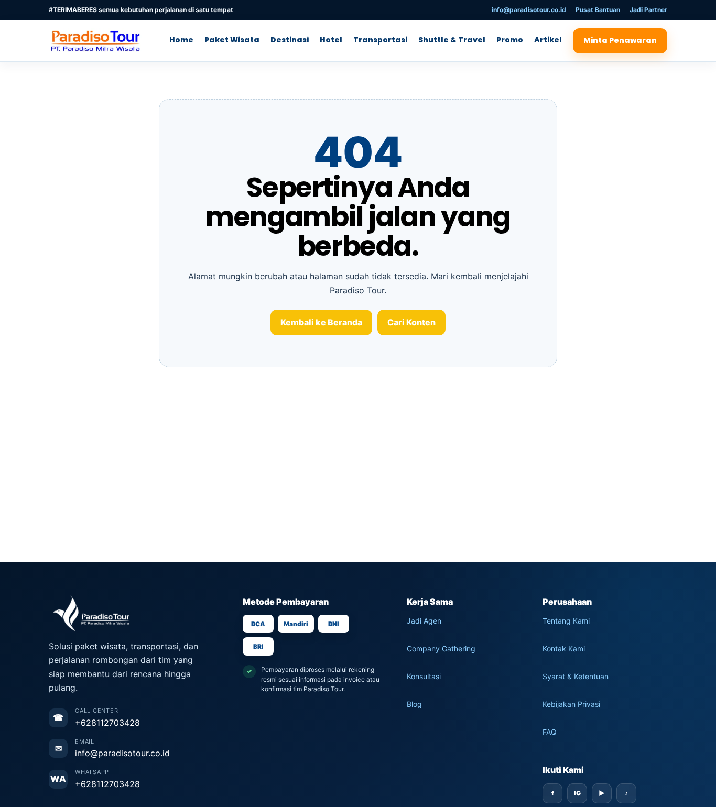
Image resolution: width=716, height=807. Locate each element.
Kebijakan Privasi (571, 704)
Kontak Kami (564, 648)
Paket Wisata (231, 40)
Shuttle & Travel (451, 40)
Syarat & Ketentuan (576, 676)
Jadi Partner (648, 10)
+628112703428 (107, 722)
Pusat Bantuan (598, 10)
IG (577, 793)
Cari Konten (411, 322)
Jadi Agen (424, 620)
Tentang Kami (566, 620)
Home (181, 40)
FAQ (550, 731)
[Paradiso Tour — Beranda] (98, 40)
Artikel (548, 40)
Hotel (331, 40)
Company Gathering (441, 648)
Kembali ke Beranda (321, 322)
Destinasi (289, 40)
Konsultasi (424, 676)
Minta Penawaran (620, 40)
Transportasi (380, 40)
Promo (509, 40)
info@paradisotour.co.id (529, 10)
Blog (414, 704)
